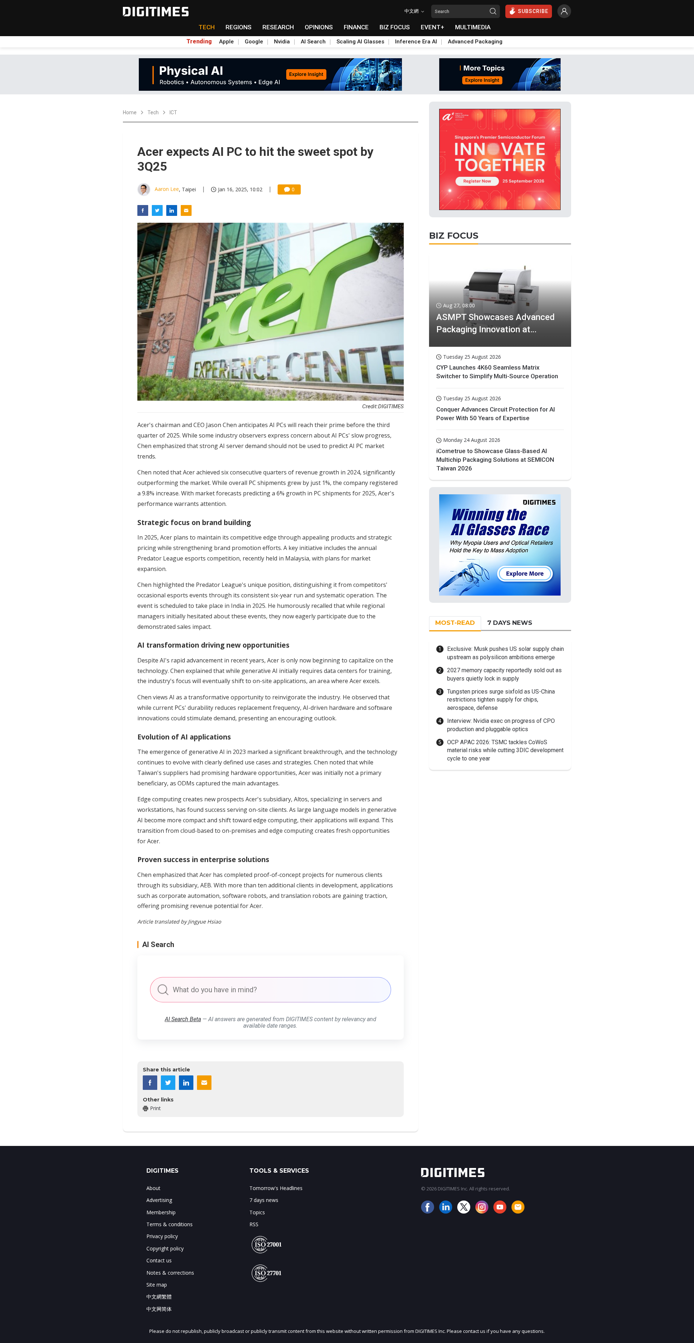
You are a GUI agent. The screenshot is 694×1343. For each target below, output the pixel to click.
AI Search (313, 41)
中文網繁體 (159, 1296)
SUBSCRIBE (533, 11)
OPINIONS (319, 27)
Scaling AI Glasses (360, 41)
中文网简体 (159, 1308)
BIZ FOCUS (395, 27)
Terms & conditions (169, 1224)
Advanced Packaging (475, 41)
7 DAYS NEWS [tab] (509, 622)
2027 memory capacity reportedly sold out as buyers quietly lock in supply (504, 674)
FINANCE (356, 27)
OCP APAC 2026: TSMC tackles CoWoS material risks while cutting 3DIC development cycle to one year (505, 750)
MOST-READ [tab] (455, 622)
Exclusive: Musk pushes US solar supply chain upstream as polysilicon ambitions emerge (505, 652)
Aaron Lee (167, 189)
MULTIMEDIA (472, 27)
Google (254, 41)
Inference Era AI (416, 41)
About (153, 1188)
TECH (206, 27)
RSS (253, 1224)
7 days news (263, 1200)
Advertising (159, 1200)
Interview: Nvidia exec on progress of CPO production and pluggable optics (501, 724)
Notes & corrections (170, 1272)
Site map (156, 1284)
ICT (173, 112)
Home (130, 112)
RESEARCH (278, 27)
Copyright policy (165, 1248)
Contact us (159, 1260)
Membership (161, 1212)
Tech (153, 112)
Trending (199, 41)
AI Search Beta (183, 1019)
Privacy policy (162, 1236)
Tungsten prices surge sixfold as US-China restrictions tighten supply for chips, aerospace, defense (501, 699)
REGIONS (239, 27)
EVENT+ (432, 27)
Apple (226, 41)
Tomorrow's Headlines (276, 1188)
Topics (257, 1212)
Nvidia (282, 41)
